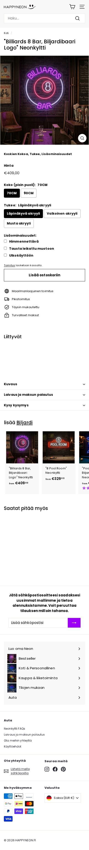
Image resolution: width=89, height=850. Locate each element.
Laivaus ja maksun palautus (28, 394)
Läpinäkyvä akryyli (23, 213)
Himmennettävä (24, 241)
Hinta (8, 165)
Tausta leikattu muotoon (31, 248)
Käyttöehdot (12, 746)
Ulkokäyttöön (21, 255)
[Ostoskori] (72, 7)
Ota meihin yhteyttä (18, 740)
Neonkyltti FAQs (14, 729)
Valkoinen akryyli (62, 213)
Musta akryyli (19, 223)
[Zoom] (82, 138)
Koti (6, 33)
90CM (29, 193)
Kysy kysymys (16, 405)
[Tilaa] (74, 623)
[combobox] (44, 18)
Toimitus (9, 265)
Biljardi (24, 422)
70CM (12, 193)
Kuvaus (10, 384)
